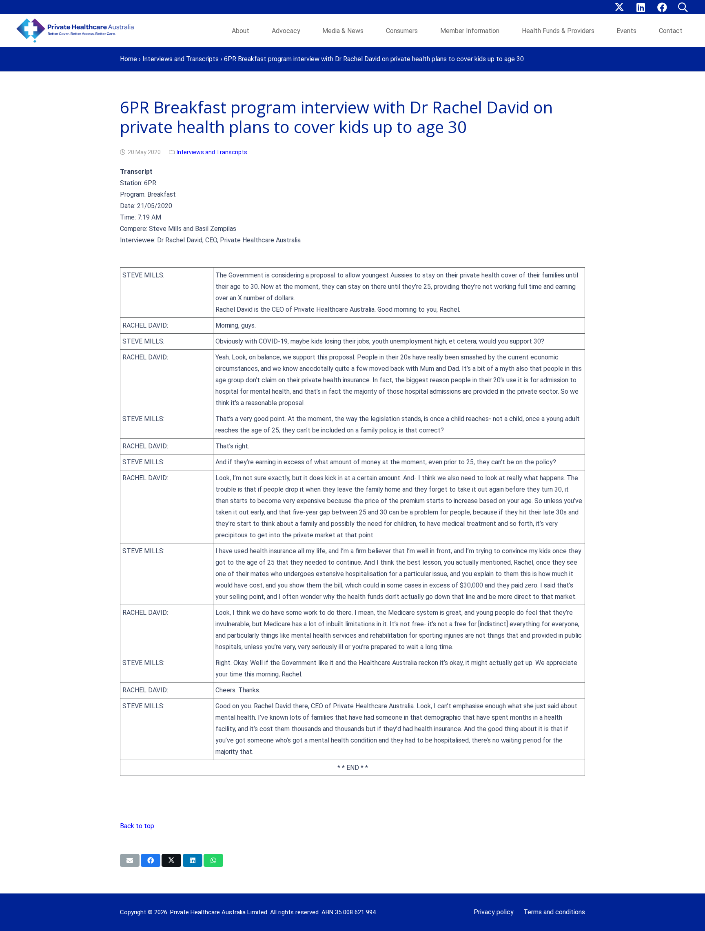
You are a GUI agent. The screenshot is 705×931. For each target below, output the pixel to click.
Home (128, 59)
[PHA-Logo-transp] (77, 30)
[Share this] (150, 860)
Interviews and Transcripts (180, 59)
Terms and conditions (554, 912)
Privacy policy (494, 912)
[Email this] (130, 860)
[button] (683, 7)
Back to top (137, 826)
